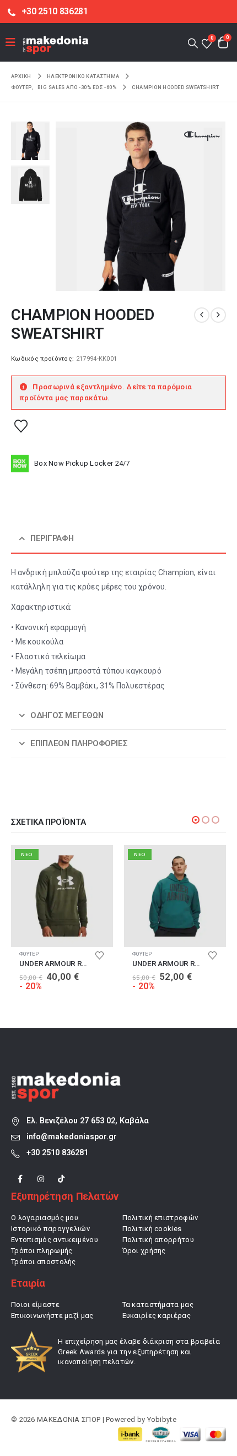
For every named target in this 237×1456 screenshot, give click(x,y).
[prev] (201, 315)
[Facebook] (20, 1179)
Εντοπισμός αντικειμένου (54, 1240)
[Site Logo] (56, 45)
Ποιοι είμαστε (35, 1304)
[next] (218, 315)
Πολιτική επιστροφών (160, 1218)
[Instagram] (40, 1179)
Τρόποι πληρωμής (42, 1251)
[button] (193, 42)
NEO (27, 854)
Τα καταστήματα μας (157, 1304)
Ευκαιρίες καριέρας (156, 1315)
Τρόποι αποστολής (43, 1262)
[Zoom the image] (66, 1078)
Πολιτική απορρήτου (158, 1240)
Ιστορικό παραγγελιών (50, 1229)
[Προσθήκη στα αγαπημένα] (21, 425)
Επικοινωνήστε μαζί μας (52, 1315)
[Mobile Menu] (14, 42)
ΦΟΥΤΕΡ (29, 954)
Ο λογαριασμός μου (44, 1218)
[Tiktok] (61, 1179)
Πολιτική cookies (152, 1229)
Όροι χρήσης (144, 1251)
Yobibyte (161, 1419)
